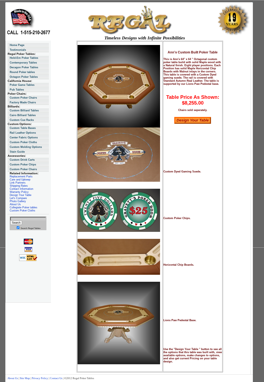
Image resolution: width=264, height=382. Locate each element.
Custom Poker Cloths (23, 142)
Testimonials (18, 49)
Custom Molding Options (26, 147)
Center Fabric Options (24, 137)
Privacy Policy (40, 378)
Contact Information (21, 188)
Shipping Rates (19, 185)
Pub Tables (17, 89)
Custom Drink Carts (22, 159)
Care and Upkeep (20, 179)
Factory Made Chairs (23, 102)
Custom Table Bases (23, 128)
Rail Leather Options (23, 132)
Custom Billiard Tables (24, 110)
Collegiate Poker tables (23, 207)
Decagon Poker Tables (24, 67)
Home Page (17, 45)
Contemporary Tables (23, 62)
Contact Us (56, 378)
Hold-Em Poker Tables (24, 57)
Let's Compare (18, 198)
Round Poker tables (22, 72)
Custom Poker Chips (23, 164)
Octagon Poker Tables (24, 76)
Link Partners (18, 182)
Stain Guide (17, 151)
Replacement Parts (21, 176)
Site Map (25, 378)
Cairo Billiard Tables (23, 115)
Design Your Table (20, 195)
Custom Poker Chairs (23, 97)
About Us (15, 204)
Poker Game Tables (22, 84)
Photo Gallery (18, 201)
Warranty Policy (19, 191)
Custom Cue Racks (22, 119)
